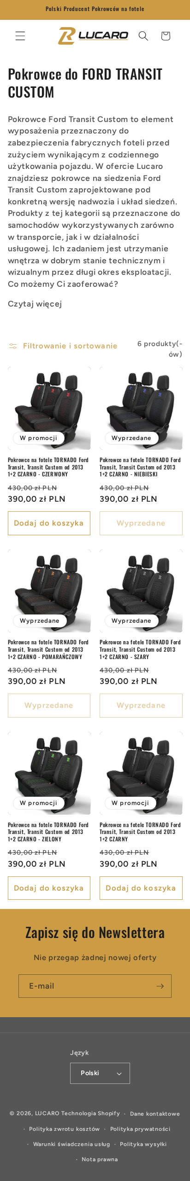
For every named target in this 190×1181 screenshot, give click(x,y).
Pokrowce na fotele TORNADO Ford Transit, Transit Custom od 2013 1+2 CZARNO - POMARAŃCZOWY (48, 649)
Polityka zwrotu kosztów (64, 1129)
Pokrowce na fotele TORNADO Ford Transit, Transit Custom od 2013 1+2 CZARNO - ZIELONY (48, 832)
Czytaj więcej (35, 303)
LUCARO (47, 1114)
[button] (20, 36)
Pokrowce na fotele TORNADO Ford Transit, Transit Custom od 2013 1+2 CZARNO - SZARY (140, 649)
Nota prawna (100, 1159)
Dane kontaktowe (155, 1114)
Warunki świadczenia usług (71, 1144)
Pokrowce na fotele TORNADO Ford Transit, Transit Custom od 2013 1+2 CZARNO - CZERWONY (48, 467)
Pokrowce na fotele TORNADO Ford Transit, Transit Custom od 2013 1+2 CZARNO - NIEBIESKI (140, 467)
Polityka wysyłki (143, 1144)
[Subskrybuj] (160, 986)
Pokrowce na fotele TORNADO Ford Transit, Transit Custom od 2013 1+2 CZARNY (140, 832)
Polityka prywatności (140, 1129)
